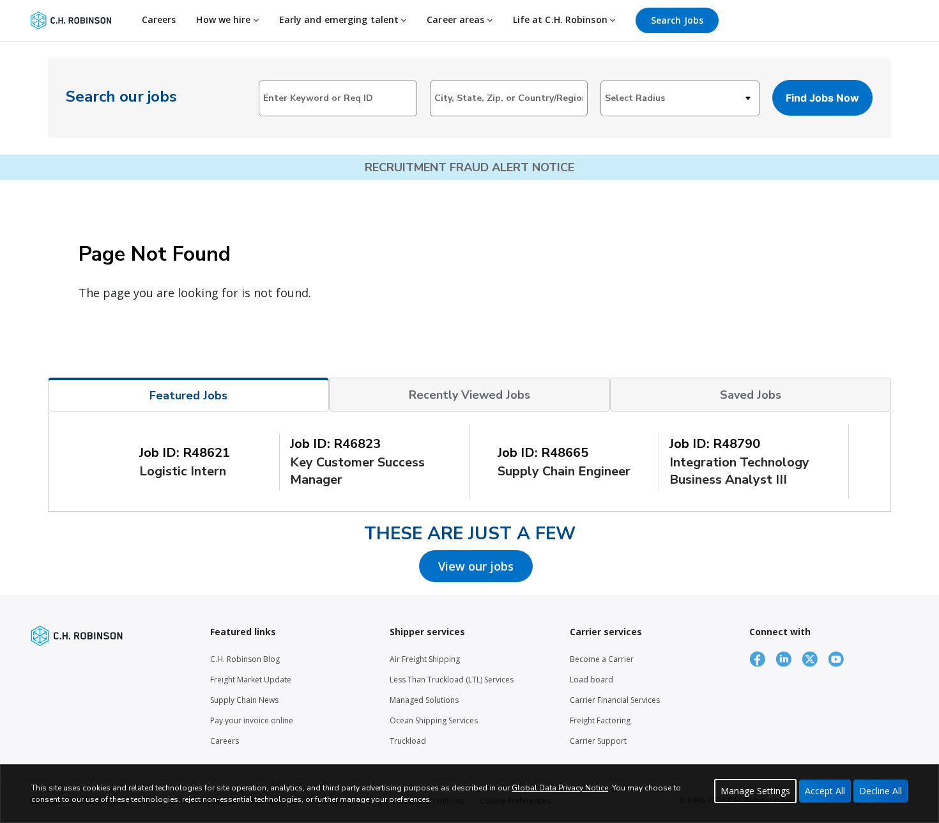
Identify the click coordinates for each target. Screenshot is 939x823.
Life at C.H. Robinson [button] (561, 19)
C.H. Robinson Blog (245, 659)
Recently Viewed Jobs (469, 395)
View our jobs (476, 566)
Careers (159, 19)
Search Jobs (677, 20)
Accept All (825, 791)
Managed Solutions (424, 700)
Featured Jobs (188, 395)
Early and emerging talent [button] (340, 19)
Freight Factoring (600, 720)
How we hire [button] (224, 19)
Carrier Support (598, 740)
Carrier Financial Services (615, 700)
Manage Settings (755, 791)
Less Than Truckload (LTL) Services (452, 679)
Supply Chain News (244, 700)
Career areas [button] (457, 19)
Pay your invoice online (251, 720)
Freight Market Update (250, 679)
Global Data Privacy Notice (560, 788)
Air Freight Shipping (425, 659)
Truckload (408, 740)
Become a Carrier (602, 659)
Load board (591, 679)
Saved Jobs (750, 395)
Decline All (880, 791)
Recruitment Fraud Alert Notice (469, 167)
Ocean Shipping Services (434, 720)
